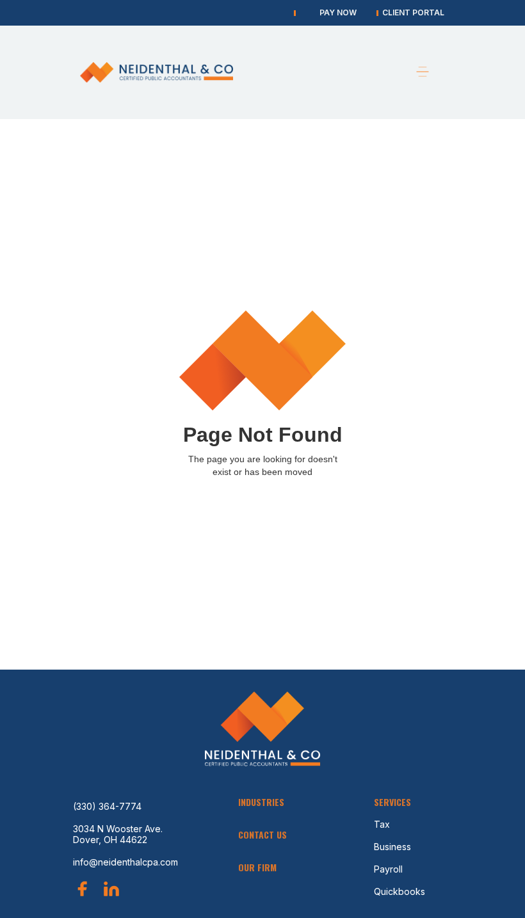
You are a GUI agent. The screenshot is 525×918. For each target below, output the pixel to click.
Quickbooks (399, 891)
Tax (382, 824)
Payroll (388, 869)
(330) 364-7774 (107, 806)
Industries (261, 802)
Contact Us (262, 834)
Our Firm (257, 867)
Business (392, 846)
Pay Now (338, 12)
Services (392, 802)
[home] (160, 72)
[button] (423, 72)
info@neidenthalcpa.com (125, 862)
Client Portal (413, 12)
